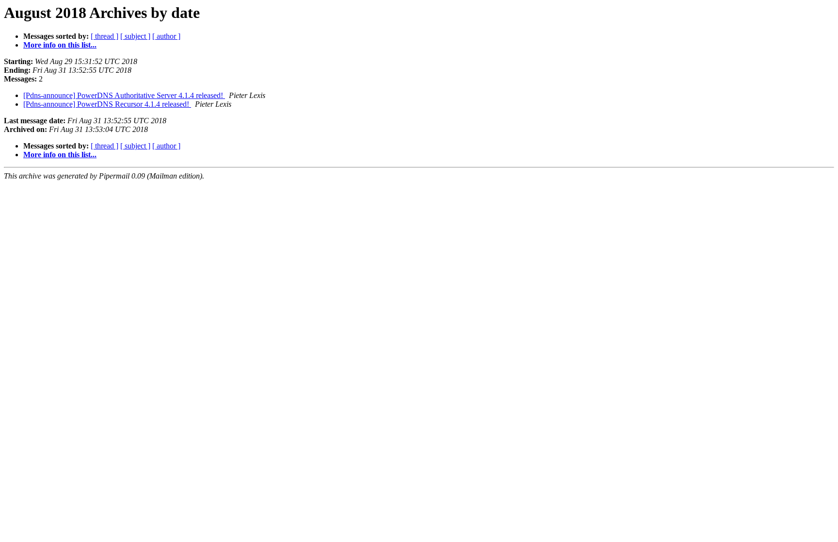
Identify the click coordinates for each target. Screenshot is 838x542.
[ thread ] (104, 36)
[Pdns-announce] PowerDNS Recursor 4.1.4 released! (107, 104)
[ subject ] (135, 36)
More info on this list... (60, 45)
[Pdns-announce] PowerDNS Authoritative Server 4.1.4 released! (124, 95)
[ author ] (166, 36)
